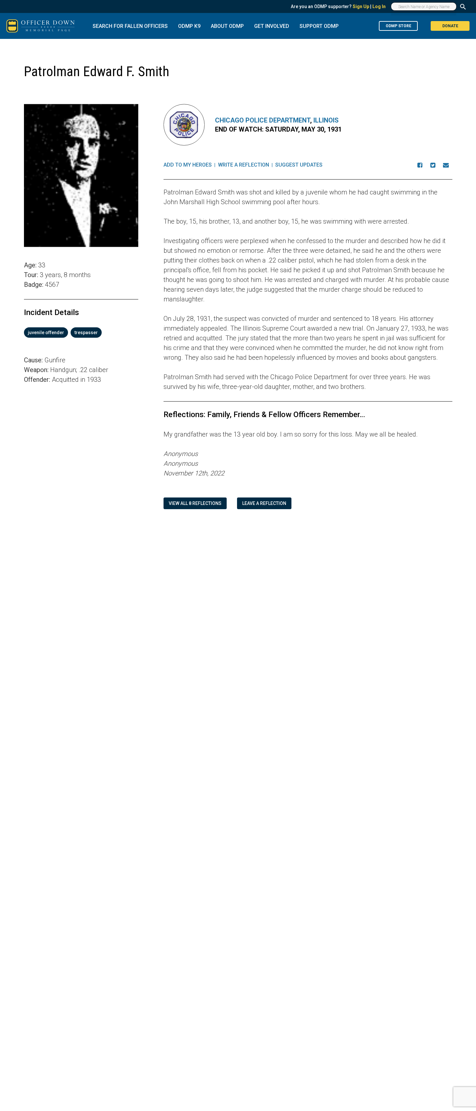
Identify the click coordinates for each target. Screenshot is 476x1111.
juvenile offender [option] (46, 332)
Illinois (326, 120)
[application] (81, 475)
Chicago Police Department (262, 120)
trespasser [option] (86, 332)
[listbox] (81, 332)
